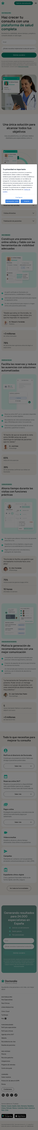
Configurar (19, 197)
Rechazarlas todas (12, 201)
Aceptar (26, 201)
